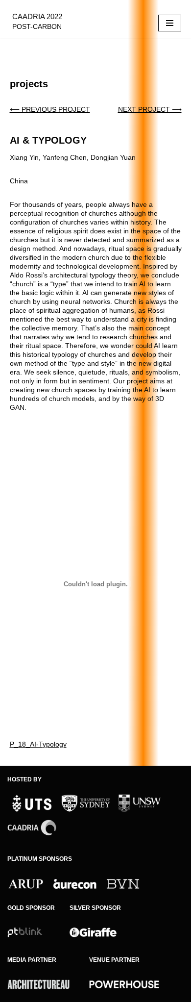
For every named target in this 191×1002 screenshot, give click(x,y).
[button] (165, 443)
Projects (29, 83)
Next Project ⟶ (150, 109)
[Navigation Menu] (169, 23)
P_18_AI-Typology (38, 744)
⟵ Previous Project (50, 109)
